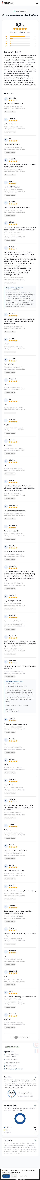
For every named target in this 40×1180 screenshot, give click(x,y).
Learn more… (17, 1153)
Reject (14, 1176)
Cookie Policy (23, 1176)
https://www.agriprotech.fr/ (14, 1069)
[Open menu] (37, 3)
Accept (6, 1176)
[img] (20, 52)
